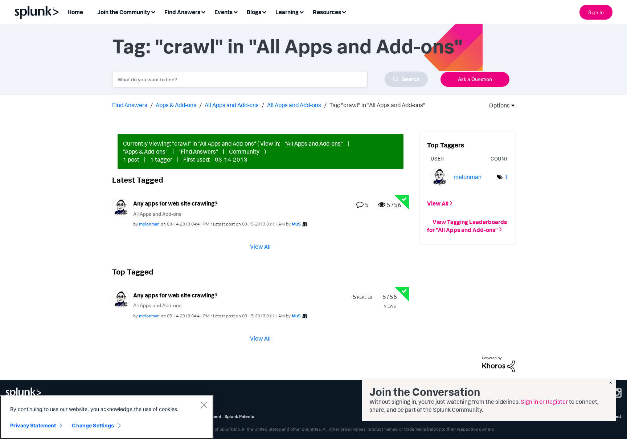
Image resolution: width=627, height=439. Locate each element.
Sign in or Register (544, 401)
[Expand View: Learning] (301, 11)
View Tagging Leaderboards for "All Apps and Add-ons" (467, 225)
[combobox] (270, 79)
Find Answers (129, 105)
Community (244, 151)
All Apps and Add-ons (232, 105)
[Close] (204, 404)
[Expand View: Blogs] (264, 11)
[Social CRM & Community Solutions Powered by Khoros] (498, 363)
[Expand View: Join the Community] (153, 11)
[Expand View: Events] (235, 11)
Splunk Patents (239, 416)
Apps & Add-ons (176, 105)
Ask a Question (475, 79)
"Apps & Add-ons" (145, 151)
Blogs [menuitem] (254, 12)
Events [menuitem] (223, 12)
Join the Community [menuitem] (123, 12)
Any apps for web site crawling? (175, 203)
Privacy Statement (33, 425)
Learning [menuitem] (287, 12)
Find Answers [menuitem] (182, 12)
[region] (106, 417)
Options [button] (497, 105)
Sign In (596, 12)
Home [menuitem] (75, 12)
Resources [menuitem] (327, 12)
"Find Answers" (198, 151)
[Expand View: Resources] (344, 11)
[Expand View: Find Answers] (203, 11)
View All (260, 246)
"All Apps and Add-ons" (314, 143)
